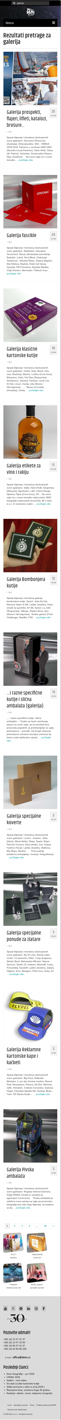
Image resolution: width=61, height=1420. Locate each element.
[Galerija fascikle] (30, 201)
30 (45, 1226)
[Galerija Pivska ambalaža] (30, 1135)
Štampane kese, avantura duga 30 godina (28, 1390)
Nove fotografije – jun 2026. (21, 1374)
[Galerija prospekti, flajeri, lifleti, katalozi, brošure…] (30, 78)
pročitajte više (26, 160)
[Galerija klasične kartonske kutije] (30, 315)
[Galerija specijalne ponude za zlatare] (30, 899)
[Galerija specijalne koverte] (30, 782)
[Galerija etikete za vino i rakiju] (30, 431)
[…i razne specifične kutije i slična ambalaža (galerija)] (30, 659)
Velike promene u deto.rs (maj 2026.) (26, 1386)
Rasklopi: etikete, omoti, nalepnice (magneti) (29, 1393)
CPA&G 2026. (14, 1377)
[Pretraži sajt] (13, 3)
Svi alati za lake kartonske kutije (23, 1383)
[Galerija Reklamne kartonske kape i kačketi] (30, 1015)
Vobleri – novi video (17, 1380)
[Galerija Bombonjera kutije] (30, 545)
